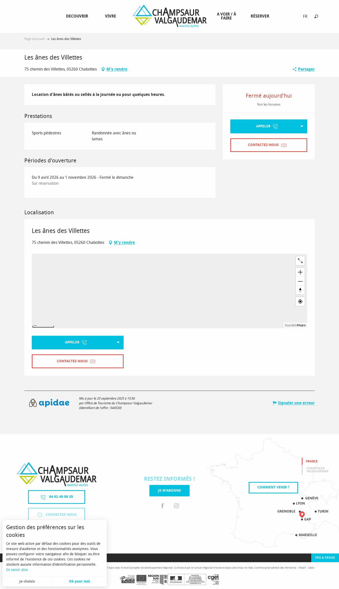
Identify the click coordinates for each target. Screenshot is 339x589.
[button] (316, 16)
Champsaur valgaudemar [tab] (317, 470)
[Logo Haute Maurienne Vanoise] (56, 474)
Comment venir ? (273, 487)
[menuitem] (78, 16)
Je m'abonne (169, 490)
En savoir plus (17, 570)
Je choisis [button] (27, 581)
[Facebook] (163, 506)
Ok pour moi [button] (79, 581)
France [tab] (312, 461)
